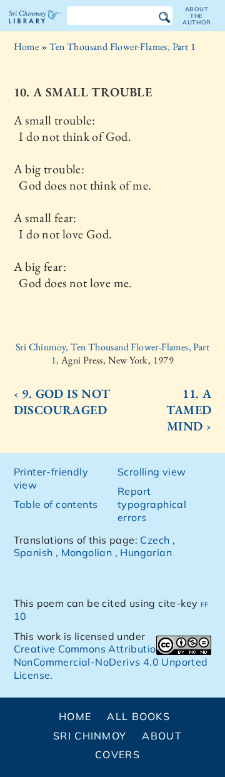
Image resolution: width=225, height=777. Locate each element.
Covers (117, 754)
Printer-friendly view (51, 478)
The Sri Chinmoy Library (35, 27)
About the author (196, 16)
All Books (138, 716)
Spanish (33, 552)
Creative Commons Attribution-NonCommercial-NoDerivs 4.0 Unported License (111, 661)
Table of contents (56, 504)
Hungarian (146, 552)
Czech (154, 540)
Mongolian (86, 552)
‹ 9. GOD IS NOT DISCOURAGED (62, 401)
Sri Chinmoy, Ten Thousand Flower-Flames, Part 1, (112, 353)
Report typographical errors (152, 504)
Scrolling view (152, 471)
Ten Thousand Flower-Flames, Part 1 (122, 46)
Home (26, 46)
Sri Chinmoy (89, 735)
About (161, 735)
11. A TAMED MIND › (188, 409)
